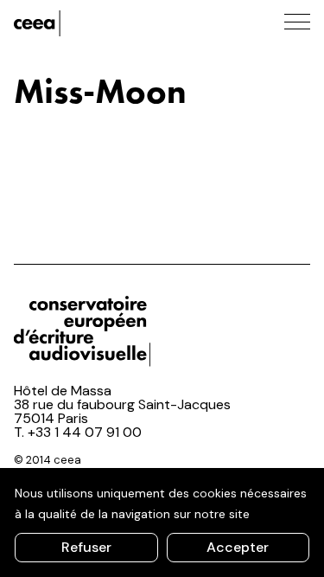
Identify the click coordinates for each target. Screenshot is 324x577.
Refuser (86, 547)
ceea (91, 23)
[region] (162, 522)
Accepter (237, 547)
